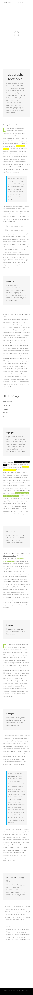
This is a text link (8, 553)
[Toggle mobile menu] (29, 3)
